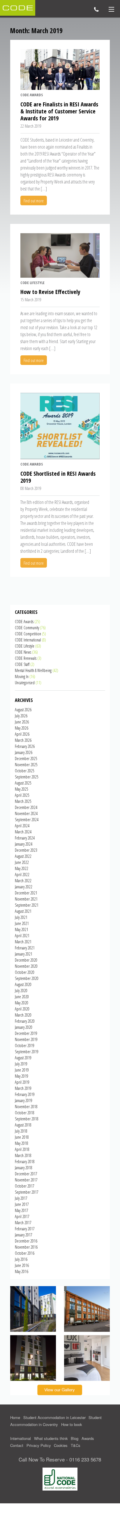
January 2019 (23, 1100)
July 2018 (21, 1131)
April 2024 (22, 825)
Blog (74, 1438)
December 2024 (26, 807)
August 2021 (23, 911)
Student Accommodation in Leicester (54, 1417)
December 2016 (26, 1241)
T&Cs (75, 1445)
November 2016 (26, 1247)
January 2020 (23, 1027)
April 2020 (22, 1009)
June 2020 (22, 996)
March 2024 (23, 832)
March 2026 (23, 740)
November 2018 (26, 1106)
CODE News (23, 652)
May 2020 (21, 1003)
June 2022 (22, 862)
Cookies (61, 1445)
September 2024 (26, 819)
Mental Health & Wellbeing (33, 670)
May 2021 (21, 929)
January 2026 (23, 752)
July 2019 (21, 1064)
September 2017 (26, 1192)
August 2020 (23, 984)
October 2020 (24, 972)
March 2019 (23, 1088)
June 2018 (22, 1137)
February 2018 (25, 1161)
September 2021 (26, 905)
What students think (51, 1438)
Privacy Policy (39, 1445)
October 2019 (24, 1045)
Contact (16, 1445)
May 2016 (21, 1271)
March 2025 (23, 801)
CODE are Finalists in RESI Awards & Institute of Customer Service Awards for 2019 (59, 111)
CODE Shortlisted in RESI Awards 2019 (58, 477)
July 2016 (21, 1259)
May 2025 (21, 789)
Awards (88, 1438)
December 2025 (26, 758)
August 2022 (23, 856)
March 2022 (23, 880)
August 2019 (23, 1057)
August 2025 (23, 783)
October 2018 (24, 1112)
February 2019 (25, 1094)
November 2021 (26, 899)
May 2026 (21, 728)
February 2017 (25, 1228)
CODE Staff (22, 664)
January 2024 (23, 844)
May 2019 (21, 1076)
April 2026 (22, 734)
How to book (71, 1424)
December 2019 (26, 1033)
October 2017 (24, 1186)
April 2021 (22, 935)
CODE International (28, 640)
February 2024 (25, 838)
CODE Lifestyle (32, 282)
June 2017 (22, 1204)
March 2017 (23, 1222)
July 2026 (21, 716)
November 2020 (26, 966)
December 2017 (26, 1174)
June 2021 (22, 923)
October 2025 (24, 770)
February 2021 (25, 948)
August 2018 (23, 1125)
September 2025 (26, 777)
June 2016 (22, 1265)
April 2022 (22, 874)
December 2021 (26, 893)
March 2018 (23, 1155)
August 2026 (23, 709)
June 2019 (22, 1070)
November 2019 (26, 1039)
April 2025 (22, 795)
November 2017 (26, 1180)
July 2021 (21, 917)
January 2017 (23, 1235)
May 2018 (21, 1143)
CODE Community (27, 627)
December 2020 (26, 960)
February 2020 (25, 1021)
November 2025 (26, 764)
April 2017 (22, 1216)
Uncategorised (25, 682)
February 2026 (25, 746)
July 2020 (21, 990)
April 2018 (22, 1149)
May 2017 (21, 1210)
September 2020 (26, 978)
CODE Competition (28, 634)
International (20, 1438)
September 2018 (26, 1119)
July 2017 (21, 1198)
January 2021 (23, 954)
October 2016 (24, 1253)
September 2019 (26, 1051)
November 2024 (26, 813)
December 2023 (26, 850)
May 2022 (21, 868)
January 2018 (23, 1167)
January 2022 (23, 887)
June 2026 (22, 722)
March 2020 (23, 1015)
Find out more (34, 201)
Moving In (22, 676)
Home (15, 1417)
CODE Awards (31, 94)
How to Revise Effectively (50, 292)
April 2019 (22, 1082)
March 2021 (23, 941)
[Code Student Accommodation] (17, 7)
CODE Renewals (25, 658)
